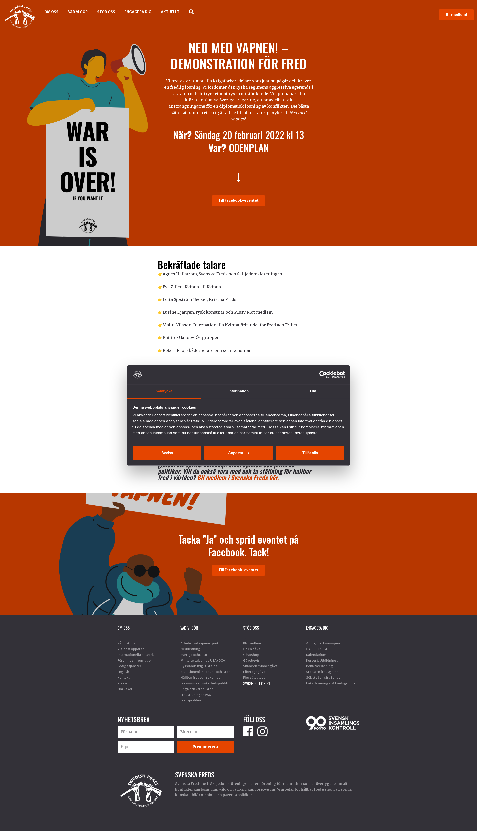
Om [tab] (313, 391)
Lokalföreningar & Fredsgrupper (331, 683)
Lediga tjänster (129, 666)
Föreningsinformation (135, 660)
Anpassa (235, 453)
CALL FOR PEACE (318, 649)
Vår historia (127, 643)
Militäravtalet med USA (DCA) (203, 660)
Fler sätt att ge (254, 677)
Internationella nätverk (136, 655)
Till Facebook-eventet (238, 200)
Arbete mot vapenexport (199, 643)
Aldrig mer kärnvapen (323, 643)
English (123, 672)
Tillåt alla (310, 453)
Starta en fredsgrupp (322, 672)
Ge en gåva (251, 649)
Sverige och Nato (193, 655)
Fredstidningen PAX (195, 695)
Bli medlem (252, 643)
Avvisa (167, 453)
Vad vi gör (78, 12)
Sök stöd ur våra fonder (324, 677)
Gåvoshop (251, 655)
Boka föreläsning (319, 666)
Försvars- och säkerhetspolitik (204, 683)
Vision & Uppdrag (131, 649)
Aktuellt (170, 12)
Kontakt (124, 677)
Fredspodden (190, 700)
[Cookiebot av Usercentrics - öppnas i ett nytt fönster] (323, 374)
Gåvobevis (251, 660)
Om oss (51, 12)
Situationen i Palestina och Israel (205, 672)
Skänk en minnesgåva (260, 666)
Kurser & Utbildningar (323, 660)
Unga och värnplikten (196, 689)
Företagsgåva (254, 672)
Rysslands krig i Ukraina (198, 666)
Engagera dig (137, 12)
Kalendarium (316, 655)
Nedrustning (190, 649)
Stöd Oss (106, 12)
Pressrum (125, 683)
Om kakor (125, 689)
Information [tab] (238, 391)
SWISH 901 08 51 (256, 684)
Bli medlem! (456, 14)
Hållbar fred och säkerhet (200, 677)
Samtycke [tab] (164, 391)
